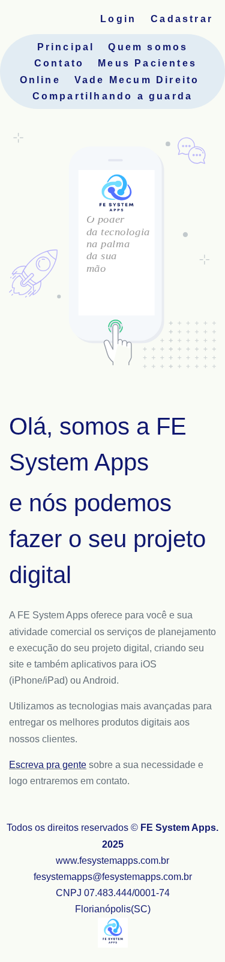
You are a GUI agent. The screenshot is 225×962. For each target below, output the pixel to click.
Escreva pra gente (47, 765)
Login (118, 19)
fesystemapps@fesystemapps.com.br (113, 877)
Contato (59, 63)
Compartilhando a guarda (112, 96)
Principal (66, 47)
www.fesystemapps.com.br (112, 860)
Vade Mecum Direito (137, 80)
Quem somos (148, 47)
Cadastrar (182, 19)
